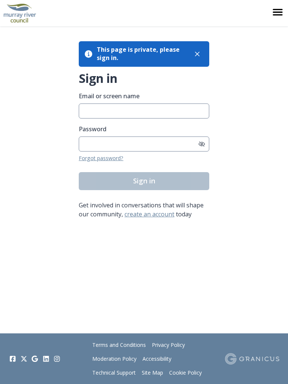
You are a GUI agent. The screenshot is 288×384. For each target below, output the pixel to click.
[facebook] (13, 359)
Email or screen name (109, 96)
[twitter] (24, 359)
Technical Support (114, 372)
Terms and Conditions (119, 344)
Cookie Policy (185, 372)
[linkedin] (46, 359)
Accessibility (156, 358)
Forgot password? (101, 158)
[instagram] (57, 359)
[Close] (197, 54)
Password (92, 129)
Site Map (152, 372)
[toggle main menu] (277, 12)
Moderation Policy (114, 358)
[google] (35, 359)
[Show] (202, 144)
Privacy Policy (168, 344)
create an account (149, 214)
